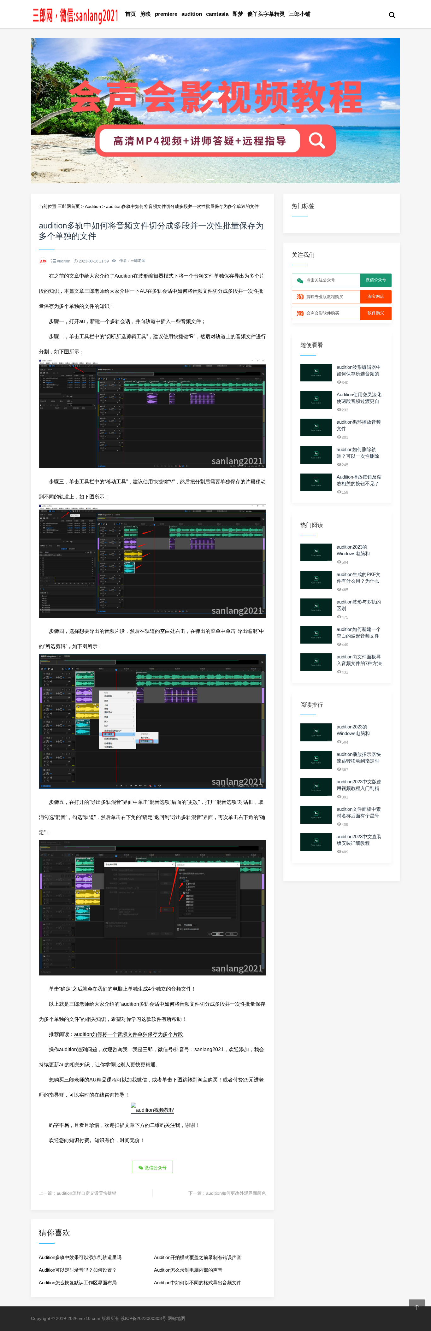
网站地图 (176, 1318)
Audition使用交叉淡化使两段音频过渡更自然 (359, 401)
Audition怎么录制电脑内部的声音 (188, 1270)
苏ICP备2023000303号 (143, 1318)
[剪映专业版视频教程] (215, 181)
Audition (93, 206)
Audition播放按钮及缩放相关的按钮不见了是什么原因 (359, 483)
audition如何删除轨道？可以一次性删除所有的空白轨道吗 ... (358, 456)
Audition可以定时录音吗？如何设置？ (78, 1270)
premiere (166, 14)
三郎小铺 (299, 14)
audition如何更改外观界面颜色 (236, 1193)
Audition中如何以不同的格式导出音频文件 (197, 1282)
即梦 (238, 14)
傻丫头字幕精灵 (266, 14)
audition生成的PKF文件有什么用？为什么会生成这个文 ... (359, 581)
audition (191, 14)
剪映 (145, 14)
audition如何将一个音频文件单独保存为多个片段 (128, 1034)
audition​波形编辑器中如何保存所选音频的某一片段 (359, 373)
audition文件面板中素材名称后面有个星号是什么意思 (359, 815)
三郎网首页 (69, 206)
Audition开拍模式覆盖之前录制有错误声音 (197, 1257)
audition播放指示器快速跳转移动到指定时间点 (359, 760)
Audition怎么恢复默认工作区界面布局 (78, 1282)
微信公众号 (155, 1167)
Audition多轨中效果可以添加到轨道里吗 (80, 1257)
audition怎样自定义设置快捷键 (86, 1193)
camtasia (217, 14)
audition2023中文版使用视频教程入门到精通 (359, 788)
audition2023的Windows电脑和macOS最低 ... (353, 553)
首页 (130, 14)
